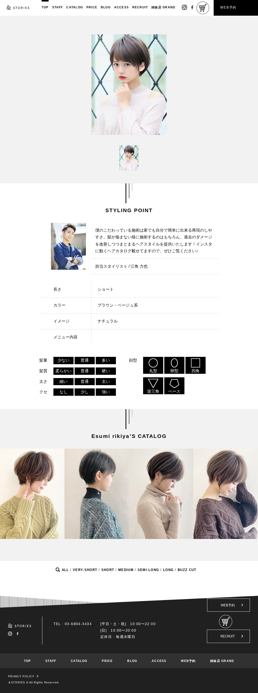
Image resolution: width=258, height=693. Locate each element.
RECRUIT (140, 7)
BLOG (106, 7)
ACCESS (121, 7)
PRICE (91, 7)
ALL (65, 570)
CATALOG (74, 7)
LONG (168, 570)
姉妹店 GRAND (222, 661)
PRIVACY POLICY (21, 676)
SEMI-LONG (148, 570)
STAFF (57, 7)
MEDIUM (126, 570)
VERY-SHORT (85, 570)
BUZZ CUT (187, 570)
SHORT (107, 570)
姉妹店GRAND (163, 7)
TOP (45, 7)
